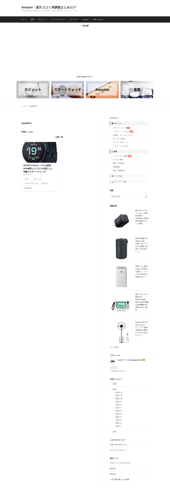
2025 (114, 389)
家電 (32, 19)
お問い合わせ (98, 19)
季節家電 (116, 167)
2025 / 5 (118, 414)
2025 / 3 (118, 420)
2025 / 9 (118, 402)
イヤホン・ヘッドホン (123, 131)
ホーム (24, 19)
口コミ (27, 179)
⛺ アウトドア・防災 (119, 182)
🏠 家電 (114, 151)
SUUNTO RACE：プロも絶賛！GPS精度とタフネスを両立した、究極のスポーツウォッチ (38, 168)
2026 (114, 384)
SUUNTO (28, 188)
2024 (114, 432)
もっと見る (114, 347)
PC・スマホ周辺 (119, 139)
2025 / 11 (118, 395)
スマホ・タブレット (120, 142)
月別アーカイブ (116, 379)
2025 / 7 (118, 408)
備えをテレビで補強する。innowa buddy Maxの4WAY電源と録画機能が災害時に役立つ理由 (141, 302)
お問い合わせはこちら (118, 445)
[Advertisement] (85, 50)
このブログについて (117, 371)
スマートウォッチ (58, 19)
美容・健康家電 (118, 170)
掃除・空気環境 (118, 163)
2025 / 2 (118, 423)
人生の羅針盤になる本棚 (119, 479)
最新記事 (113, 206)
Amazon (85, 19)
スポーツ (44, 183)
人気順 (30, 132)
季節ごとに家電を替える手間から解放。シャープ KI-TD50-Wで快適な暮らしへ (141, 271)
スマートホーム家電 (122, 156)
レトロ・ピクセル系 (120, 146)
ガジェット (42, 19)
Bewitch (113, 468)
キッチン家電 (118, 160)
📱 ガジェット (116, 123)
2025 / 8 (118, 405)
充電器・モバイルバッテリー (123, 135)
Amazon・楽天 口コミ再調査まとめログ (48, 7)
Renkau (113, 474)
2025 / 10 (118, 399)
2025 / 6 (118, 411)
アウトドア (73, 19)
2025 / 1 (118, 426)
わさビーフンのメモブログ (120, 463)
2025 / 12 (118, 392)
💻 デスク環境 (116, 176)
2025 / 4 (118, 417)
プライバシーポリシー (118, 450)
